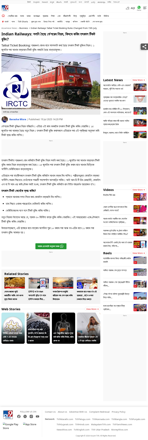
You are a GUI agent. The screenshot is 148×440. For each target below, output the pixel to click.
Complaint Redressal (99, 411)
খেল (59, 16)
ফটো (99, 16)
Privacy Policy (118, 411)
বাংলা (80, 2)
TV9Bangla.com (119, 419)
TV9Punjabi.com (137, 419)
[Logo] (4, 8)
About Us (62, 411)
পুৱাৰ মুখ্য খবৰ (35, 21)
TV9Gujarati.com (65, 424)
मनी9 (109, 2)
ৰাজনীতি (60, 21)
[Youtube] (37, 416)
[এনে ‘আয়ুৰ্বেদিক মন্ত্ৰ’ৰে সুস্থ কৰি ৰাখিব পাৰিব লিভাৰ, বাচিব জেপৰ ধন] (63, 314)
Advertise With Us (78, 411)
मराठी (66, 2)
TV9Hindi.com (82, 424)
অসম (22, 16)
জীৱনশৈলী (67, 16)
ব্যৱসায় (45, 16)
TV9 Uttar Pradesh (100, 429)
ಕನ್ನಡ (52, 2)
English (36, 2)
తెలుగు (59, 2)
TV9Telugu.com (82, 419)
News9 (45, 2)
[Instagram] (31, 416)
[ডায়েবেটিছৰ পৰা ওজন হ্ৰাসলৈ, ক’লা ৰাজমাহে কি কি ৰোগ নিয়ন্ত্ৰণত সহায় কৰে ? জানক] (38, 314)
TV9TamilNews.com (122, 424)
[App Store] (32, 426)
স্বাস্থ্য (68, 21)
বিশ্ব (75, 16)
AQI (133, 8)
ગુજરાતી (73, 2)
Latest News (113, 80)
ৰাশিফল (75, 21)
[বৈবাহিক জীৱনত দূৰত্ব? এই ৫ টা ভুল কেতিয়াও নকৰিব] (88, 314)
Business (23, 28)
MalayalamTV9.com (101, 424)
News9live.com (64, 429)
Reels (107, 253)
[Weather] (128, 8)
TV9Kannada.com (101, 419)
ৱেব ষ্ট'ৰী (92, 16)
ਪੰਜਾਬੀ (86, 2)
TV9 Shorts (23, 21)
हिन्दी (29, 2)
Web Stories (10, 309)
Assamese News (9, 28)
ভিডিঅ (106, 16)
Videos (108, 189)
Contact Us (50, 411)
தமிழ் (93, 2)
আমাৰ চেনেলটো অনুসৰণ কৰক (48, 246)
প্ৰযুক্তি (83, 16)
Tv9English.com (81, 429)
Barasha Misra (18, 119)
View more (91, 309)
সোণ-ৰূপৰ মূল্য (97, 21)
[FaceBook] (19, 416)
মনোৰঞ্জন (37, 16)
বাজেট (7, 21)
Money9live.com (119, 429)
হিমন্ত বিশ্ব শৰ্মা (49, 21)
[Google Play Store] (11, 426)
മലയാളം (101, 2)
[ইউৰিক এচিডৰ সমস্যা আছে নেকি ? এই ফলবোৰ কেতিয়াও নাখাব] (13, 314)
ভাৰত (29, 16)
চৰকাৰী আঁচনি (85, 21)
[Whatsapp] (138, 8)
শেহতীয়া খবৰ (12, 16)
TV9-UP (116, 2)
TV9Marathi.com (65, 419)
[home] (3, 15)
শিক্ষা (53, 16)
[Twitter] (25, 416)
